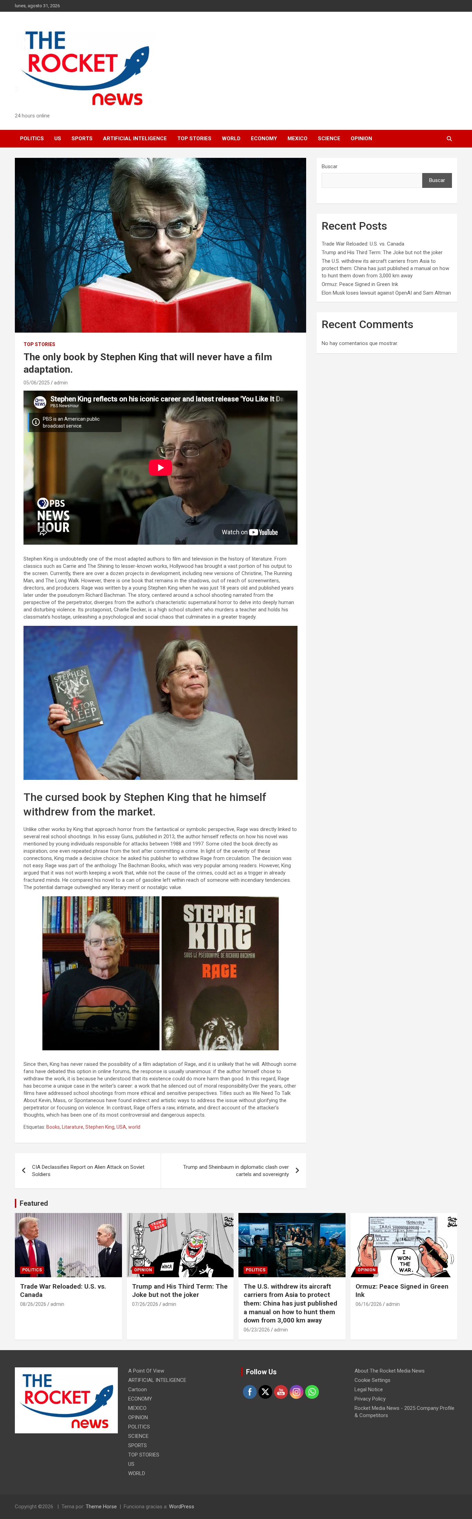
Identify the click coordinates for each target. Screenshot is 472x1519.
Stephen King (99, 1127)
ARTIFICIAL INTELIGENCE (135, 138)
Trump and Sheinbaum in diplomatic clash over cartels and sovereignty (236, 1170)
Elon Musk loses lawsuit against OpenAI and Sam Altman (386, 293)
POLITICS (32, 138)
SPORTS (82, 138)
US (57, 138)
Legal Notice (369, 1389)
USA (121, 1127)
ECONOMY (264, 138)
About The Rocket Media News (390, 1371)
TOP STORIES (194, 138)
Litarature (72, 1127)
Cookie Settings (372, 1380)
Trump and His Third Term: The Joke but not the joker (382, 252)
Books (53, 1127)
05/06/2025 (36, 382)
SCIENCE (329, 138)
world (134, 1127)
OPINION (361, 138)
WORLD (231, 138)
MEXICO (297, 138)
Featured (34, 1203)
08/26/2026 (33, 1304)
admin (61, 382)
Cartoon (137, 1389)
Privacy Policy (370, 1399)
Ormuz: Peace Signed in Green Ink (360, 284)
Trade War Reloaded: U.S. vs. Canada (363, 244)
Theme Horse (101, 1506)
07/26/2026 (145, 1304)
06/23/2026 (257, 1329)
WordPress (181, 1506)
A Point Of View (146, 1371)
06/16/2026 (369, 1304)
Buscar (330, 166)
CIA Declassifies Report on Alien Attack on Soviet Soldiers (88, 1170)
